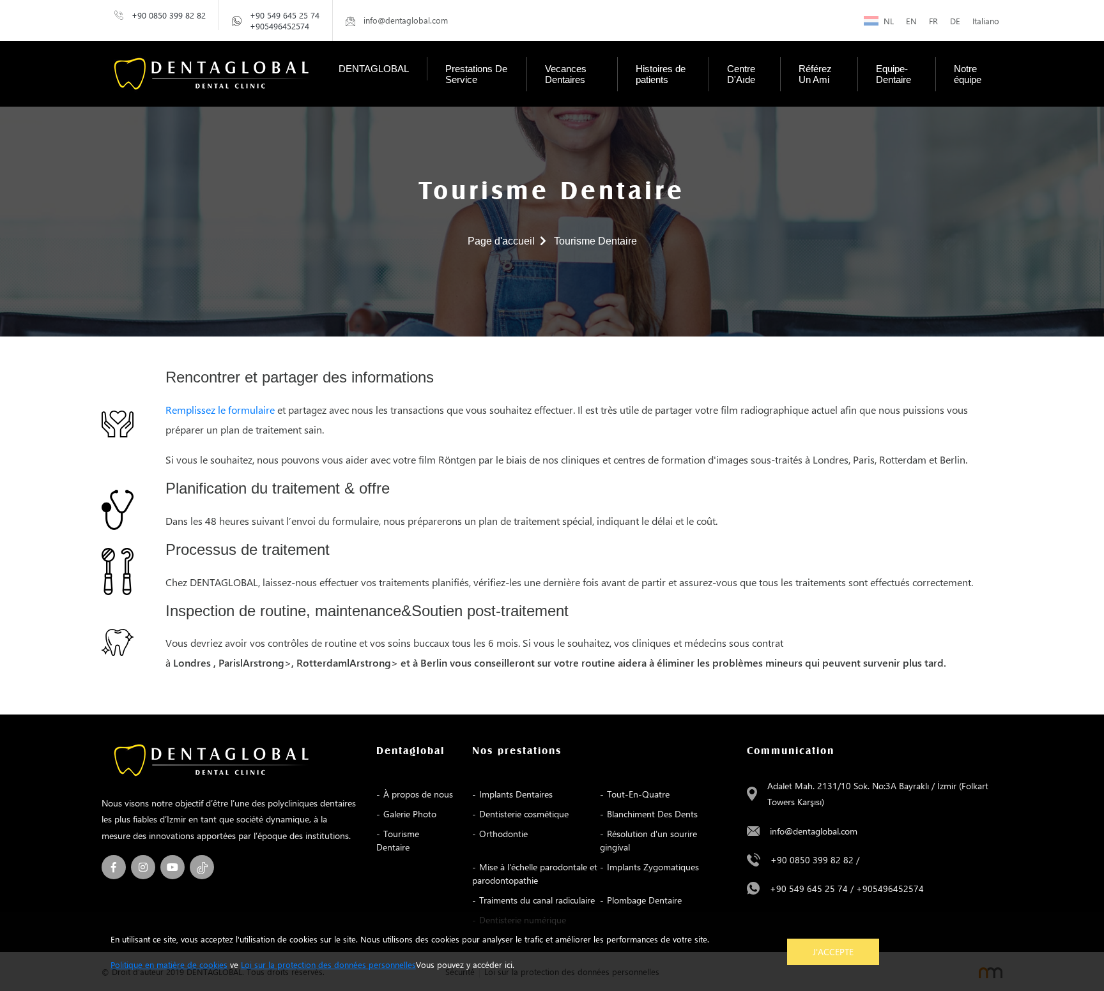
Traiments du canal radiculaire (537, 900)
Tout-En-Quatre (638, 794)
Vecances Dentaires (565, 74)
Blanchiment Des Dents (652, 814)
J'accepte (833, 952)
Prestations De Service (476, 74)
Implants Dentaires (516, 794)
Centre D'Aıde (741, 74)
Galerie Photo (409, 814)
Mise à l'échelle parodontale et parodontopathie (534, 873)
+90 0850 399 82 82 (169, 15)
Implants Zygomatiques (653, 867)
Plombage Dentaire (644, 900)
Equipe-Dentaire (893, 74)
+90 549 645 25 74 (284, 15)
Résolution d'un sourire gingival (648, 840)
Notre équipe (967, 74)
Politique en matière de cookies (169, 964)
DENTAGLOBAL (374, 68)
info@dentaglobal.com (813, 831)
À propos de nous (418, 794)
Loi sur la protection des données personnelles (328, 964)
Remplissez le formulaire (220, 409)
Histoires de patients (661, 74)
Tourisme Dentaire (397, 840)
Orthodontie (503, 834)
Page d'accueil (501, 241)
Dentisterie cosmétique (524, 814)
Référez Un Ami (815, 74)
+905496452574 (279, 25)
